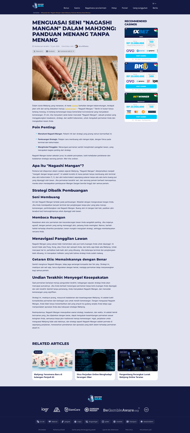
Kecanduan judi (146, 430)
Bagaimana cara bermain (95, 8)
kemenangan (70, 109)
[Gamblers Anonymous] (56, 409)
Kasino (77, 8)
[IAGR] (45, 409)
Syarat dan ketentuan (110, 430)
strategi (75, 105)
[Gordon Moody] (92, 409)
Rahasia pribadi (59, 430)
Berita (155, 8)
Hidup (114, 8)
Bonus (66, 8)
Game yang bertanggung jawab (84, 430)
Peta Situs (129, 430)
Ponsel (125, 8)
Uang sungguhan (140, 8)
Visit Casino (141, 56)
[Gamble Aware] (121, 409)
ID (153, 3)
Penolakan (42, 430)
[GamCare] (72, 409)
